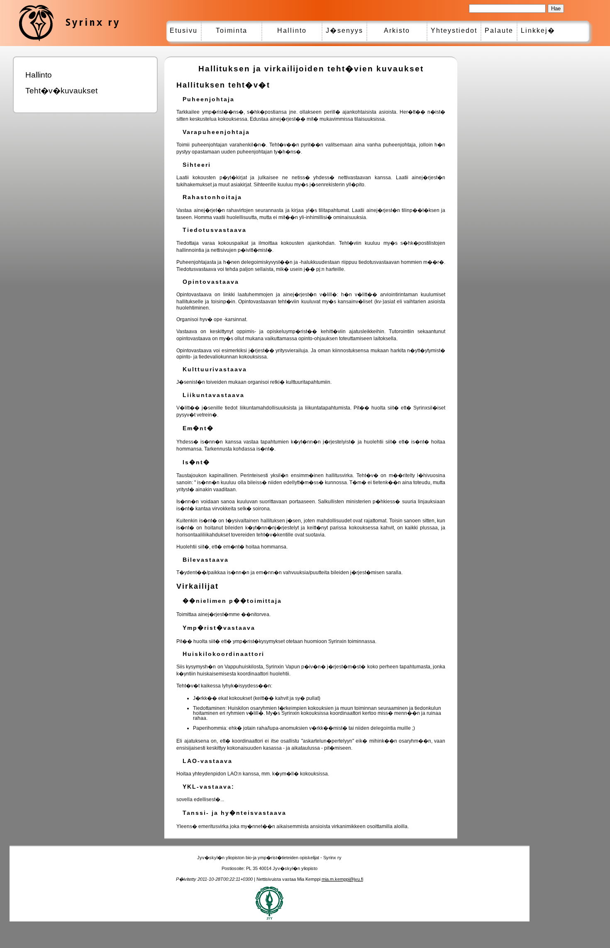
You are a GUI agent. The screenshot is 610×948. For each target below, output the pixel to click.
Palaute (499, 30)
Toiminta (231, 30)
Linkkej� (538, 30)
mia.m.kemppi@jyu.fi (342, 879)
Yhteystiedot (454, 30)
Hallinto (292, 30)
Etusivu (184, 30)
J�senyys (344, 30)
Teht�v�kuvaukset (61, 90)
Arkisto (397, 30)
